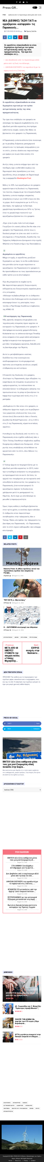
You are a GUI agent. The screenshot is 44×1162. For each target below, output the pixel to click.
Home (10, 1160)
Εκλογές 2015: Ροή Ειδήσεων (19, 1108)
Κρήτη (37, 1108)
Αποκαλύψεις (16, 1102)
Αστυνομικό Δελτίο (9, 1105)
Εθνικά (31, 1108)
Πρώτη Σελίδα (31, 31)
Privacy (26, 1160)
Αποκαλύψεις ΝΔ (8, 1111)
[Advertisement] (22, 821)
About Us (18, 1160)
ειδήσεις (25, 1102)
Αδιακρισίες (20, 1105)
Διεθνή (16, 637)
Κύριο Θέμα (24, 637)
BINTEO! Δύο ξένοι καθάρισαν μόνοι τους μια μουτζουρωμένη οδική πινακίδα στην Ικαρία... (20, 764)
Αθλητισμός (7, 1102)
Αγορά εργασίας (8, 637)
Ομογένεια (7, 1108)
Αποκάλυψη (29, 1105)
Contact (33, 1160)
